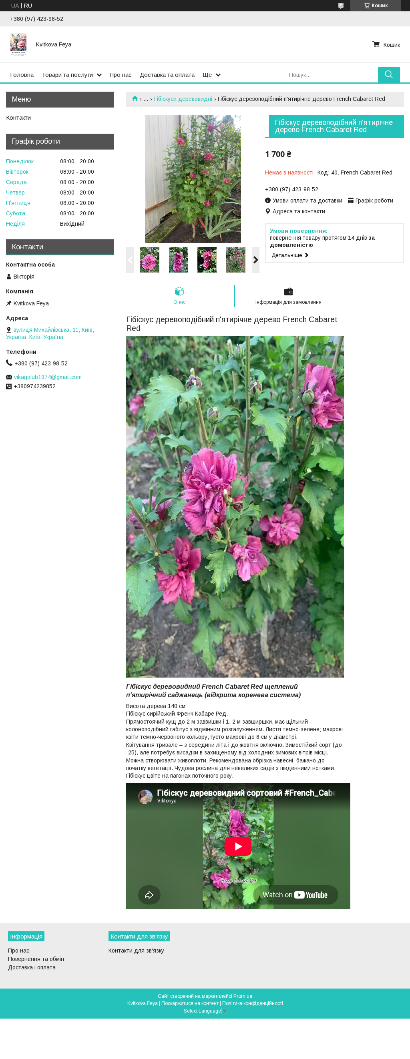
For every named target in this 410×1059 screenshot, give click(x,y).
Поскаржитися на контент (190, 1003)
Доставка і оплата (32, 967)
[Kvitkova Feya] (18, 44)
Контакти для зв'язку (136, 950)
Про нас (121, 74)
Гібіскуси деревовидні (183, 99)
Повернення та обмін (36, 959)
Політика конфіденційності (252, 1003)
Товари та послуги (67, 74)
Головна (22, 74)
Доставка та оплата (167, 74)
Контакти (18, 117)
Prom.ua (242, 996)
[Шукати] (389, 74)
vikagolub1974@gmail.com (48, 377)
